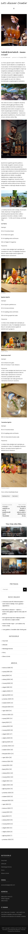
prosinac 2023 (6, 793)
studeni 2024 (6, 750)
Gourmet (5, 641)
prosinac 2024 (6, 746)
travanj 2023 (6, 824)
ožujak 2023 (5, 828)
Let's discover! (6, 57)
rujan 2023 (5, 804)
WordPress (17, 931)
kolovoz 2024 (6, 761)
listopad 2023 (6, 800)
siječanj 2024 (6, 789)
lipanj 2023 (5, 816)
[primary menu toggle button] (14, 9)
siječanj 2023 (6, 836)
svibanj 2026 (6, 679)
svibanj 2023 (6, 820)
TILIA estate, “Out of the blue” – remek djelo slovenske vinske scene (13, 571)
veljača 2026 (6, 691)
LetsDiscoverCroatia (15, 928)
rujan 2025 (5, 711)
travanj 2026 (6, 683)
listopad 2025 (6, 707)
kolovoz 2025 (6, 714)
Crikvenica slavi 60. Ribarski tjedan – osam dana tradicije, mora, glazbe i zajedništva (13, 604)
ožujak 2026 (5, 687)
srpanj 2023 (5, 812)
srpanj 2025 (5, 718)
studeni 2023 (6, 796)
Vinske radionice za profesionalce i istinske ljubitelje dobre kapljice (12, 534)
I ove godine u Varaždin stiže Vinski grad (14, 629)
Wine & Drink (5, 49)
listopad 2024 (6, 754)
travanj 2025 (6, 730)
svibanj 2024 (6, 773)
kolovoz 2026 (6, 668)
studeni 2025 (6, 703)
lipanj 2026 (5, 675)
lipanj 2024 (5, 769)
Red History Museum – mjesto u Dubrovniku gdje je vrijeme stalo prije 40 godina (14, 612)
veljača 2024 (6, 785)
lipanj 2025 (5, 722)
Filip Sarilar (15, 496)
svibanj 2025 (6, 726)
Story (4, 652)
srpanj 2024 (5, 765)
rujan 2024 (5, 757)
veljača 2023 (6, 832)
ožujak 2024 (5, 781)
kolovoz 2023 (6, 808)
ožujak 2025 (5, 734)
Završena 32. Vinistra (8, 553)
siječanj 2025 (6, 742)
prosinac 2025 (6, 699)
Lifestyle (4, 569)
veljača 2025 (6, 738)
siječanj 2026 (6, 695)
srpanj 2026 (5, 671)
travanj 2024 (6, 777)
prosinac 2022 (6, 839)
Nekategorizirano (7, 649)
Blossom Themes (20, 929)
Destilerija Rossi (6, 496)
